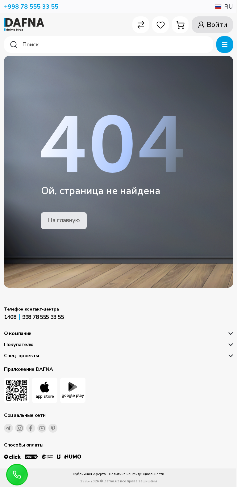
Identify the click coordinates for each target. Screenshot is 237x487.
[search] (108, 44)
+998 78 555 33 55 (31, 6)
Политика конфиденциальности (136, 474)
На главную (64, 220)
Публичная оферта (89, 474)
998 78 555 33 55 (43, 317)
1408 (10, 317)
